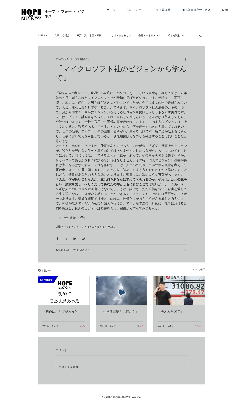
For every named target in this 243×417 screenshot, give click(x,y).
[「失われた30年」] (179, 290)
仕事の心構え (62, 35)
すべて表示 (199, 269)
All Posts (42, 35)
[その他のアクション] (185, 59)
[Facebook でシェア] (57, 238)
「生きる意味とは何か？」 (119, 312)
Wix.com (136, 396)
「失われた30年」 (170, 312)
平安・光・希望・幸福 (89, 35)
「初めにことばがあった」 (61, 312)
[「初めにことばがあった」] (63, 290)
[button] (200, 35)
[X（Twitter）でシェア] (66, 238)
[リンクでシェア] (83, 238)
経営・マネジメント (149, 35)
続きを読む (174, 35)
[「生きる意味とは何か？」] (121, 290)
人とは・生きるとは (120, 35)
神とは (111, 226)
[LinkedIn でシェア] (74, 238)
